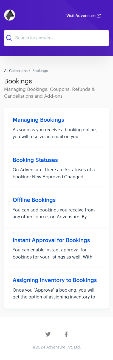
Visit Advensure (80, 16)
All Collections (15, 70)
